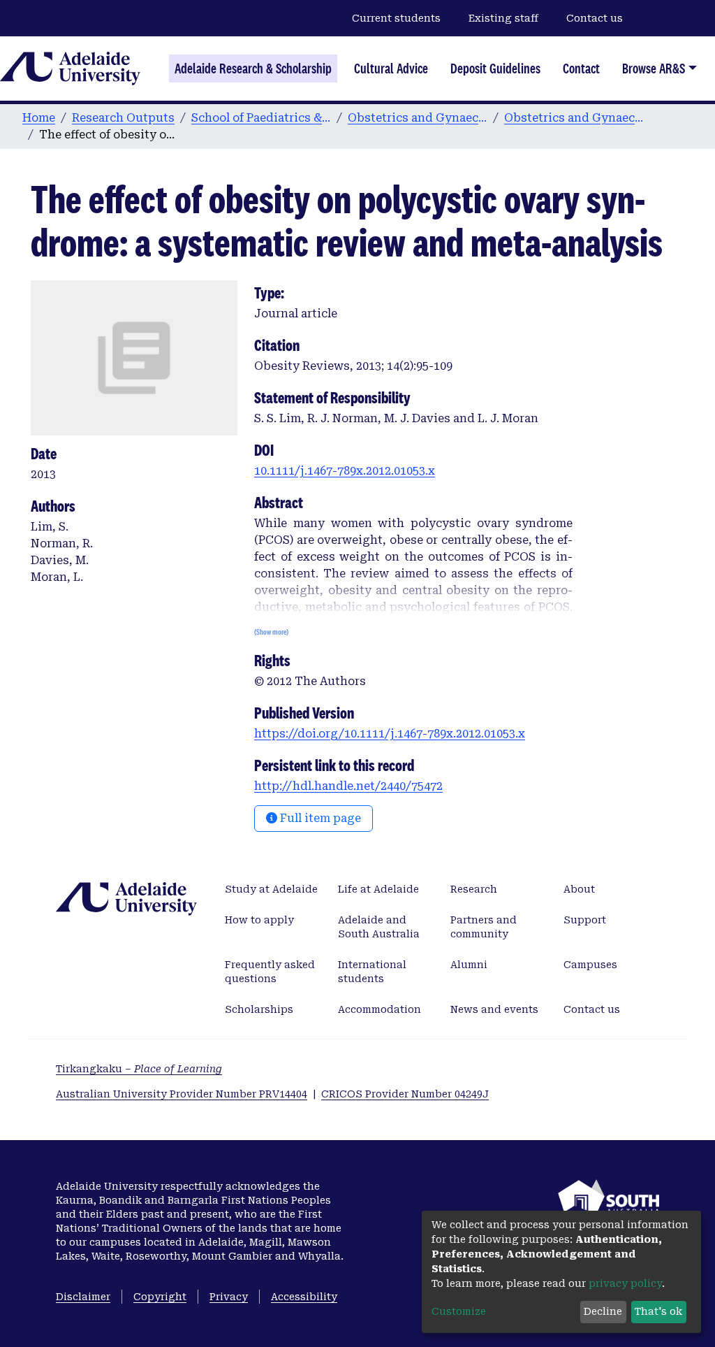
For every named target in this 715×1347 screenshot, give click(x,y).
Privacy (228, 1296)
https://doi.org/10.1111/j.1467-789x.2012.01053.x (389, 733)
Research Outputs (123, 117)
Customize (459, 1311)
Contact (581, 68)
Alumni (468, 964)
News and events (494, 1009)
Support (584, 919)
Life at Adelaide (378, 889)
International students (372, 971)
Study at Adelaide (271, 889)
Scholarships (259, 1009)
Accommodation (379, 1009)
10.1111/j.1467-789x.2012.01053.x (344, 470)
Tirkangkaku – (139, 1068)
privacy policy (625, 1283)
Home (38, 117)
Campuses (590, 964)
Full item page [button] (319, 818)
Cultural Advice (391, 68)
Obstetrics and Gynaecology (417, 117)
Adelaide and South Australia (379, 926)
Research (473, 889)
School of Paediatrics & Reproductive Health (261, 117)
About (579, 889)
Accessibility (304, 1296)
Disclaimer (83, 1296)
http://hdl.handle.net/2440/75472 (348, 786)
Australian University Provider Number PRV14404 (181, 1094)
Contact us (594, 18)
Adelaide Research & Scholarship (253, 68)
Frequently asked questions (270, 971)
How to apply (259, 919)
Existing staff (503, 18)
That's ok (658, 1311)
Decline (603, 1311)
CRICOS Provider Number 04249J (405, 1094)
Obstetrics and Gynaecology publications (574, 117)
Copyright (159, 1296)
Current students (396, 18)
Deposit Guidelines (495, 68)
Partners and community (483, 926)
